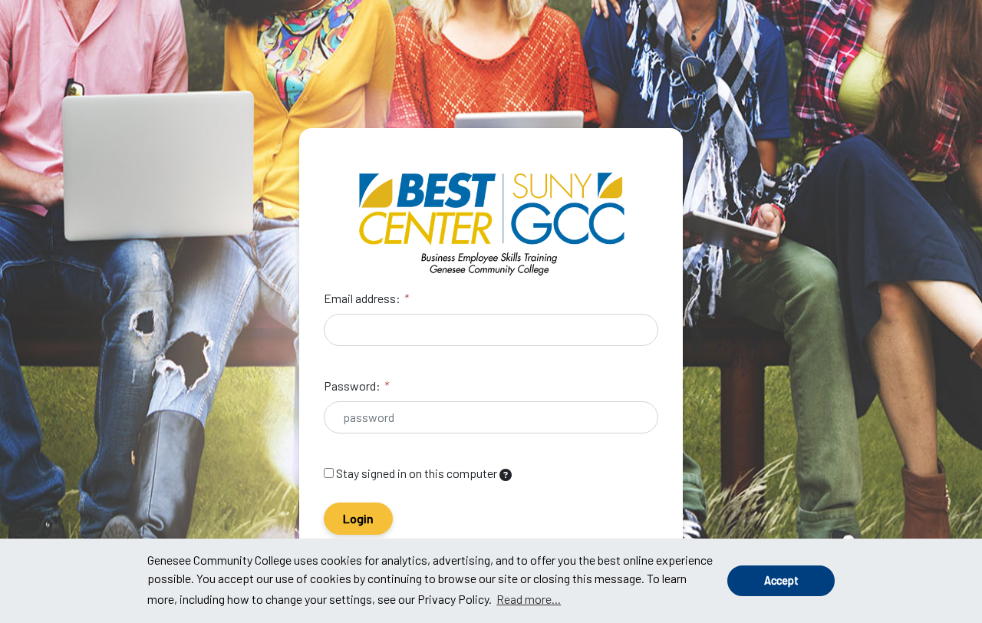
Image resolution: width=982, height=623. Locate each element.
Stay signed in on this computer (416, 473)
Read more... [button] (528, 599)
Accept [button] (781, 580)
